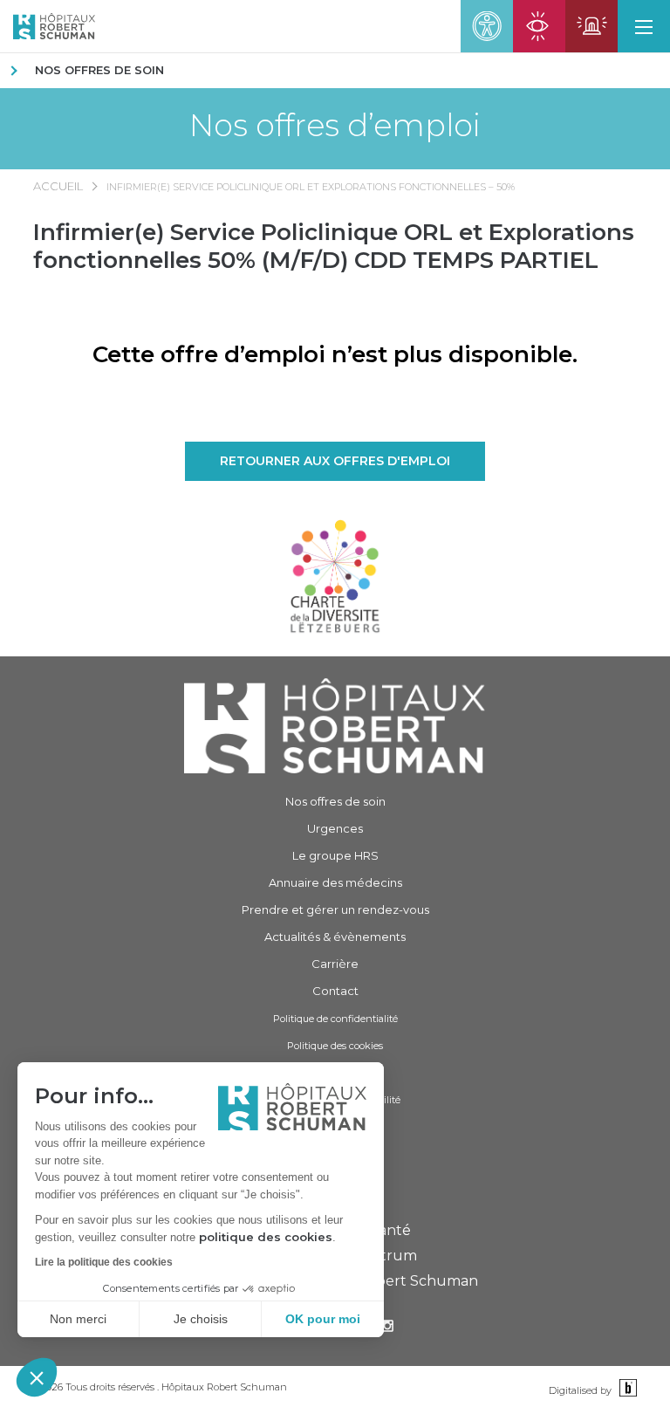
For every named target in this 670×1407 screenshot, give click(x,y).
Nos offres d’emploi (335, 125)
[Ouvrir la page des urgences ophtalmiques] (539, 26)
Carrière (335, 964)
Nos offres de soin (99, 70)
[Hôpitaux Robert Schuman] (335, 726)
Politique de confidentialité (335, 1018)
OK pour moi (322, 1319)
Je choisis (201, 1319)
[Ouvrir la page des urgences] (591, 26)
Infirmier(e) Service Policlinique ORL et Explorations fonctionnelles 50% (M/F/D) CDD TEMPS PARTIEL (333, 246)
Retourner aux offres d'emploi (335, 461)
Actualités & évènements (335, 937)
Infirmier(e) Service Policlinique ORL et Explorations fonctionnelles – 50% (310, 187)
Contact (335, 991)
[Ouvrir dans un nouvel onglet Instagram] (387, 1328)
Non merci (78, 1319)
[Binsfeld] (626, 1389)
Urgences (335, 828)
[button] (37, 1377)
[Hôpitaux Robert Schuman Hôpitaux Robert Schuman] (47, 26)
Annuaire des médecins (335, 882)
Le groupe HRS (335, 855)
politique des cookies (265, 1237)
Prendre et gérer (335, 909)
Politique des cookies (335, 1046)
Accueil (58, 186)
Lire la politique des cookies (104, 1262)
